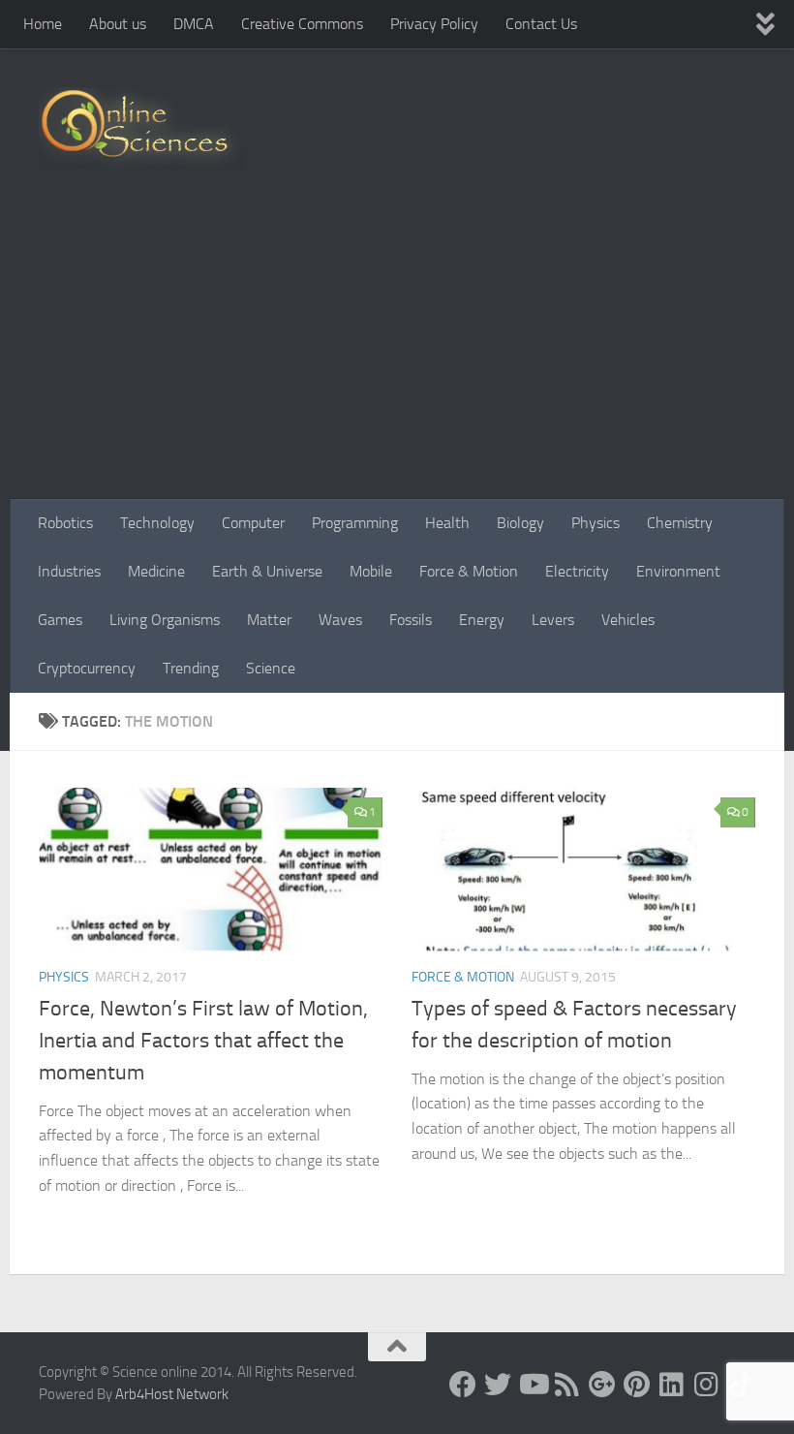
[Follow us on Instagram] (706, 1384)
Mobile (371, 571)
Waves (340, 619)
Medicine (156, 571)
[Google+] (602, 1384)
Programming (355, 523)
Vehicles (628, 619)
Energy (481, 619)
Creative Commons (302, 24)
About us (117, 24)
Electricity (577, 571)
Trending (191, 668)
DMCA (193, 24)
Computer (253, 523)
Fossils (410, 619)
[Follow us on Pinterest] (637, 1384)
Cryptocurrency (87, 668)
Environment (678, 571)
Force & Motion (468, 571)
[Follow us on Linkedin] (672, 1384)
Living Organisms (164, 619)
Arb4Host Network (172, 1394)
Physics (595, 523)
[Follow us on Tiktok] (741, 1384)
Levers (553, 619)
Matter (269, 619)
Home (42, 24)
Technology (157, 523)
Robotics (65, 523)
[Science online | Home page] (142, 128)
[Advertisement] (397, 353)
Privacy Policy (434, 24)
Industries (69, 571)
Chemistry (680, 523)
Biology (520, 523)
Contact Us (541, 24)
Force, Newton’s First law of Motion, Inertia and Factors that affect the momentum (203, 1040)
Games (60, 619)
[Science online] (462, 1384)
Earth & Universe (267, 571)
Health (447, 523)
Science (270, 668)
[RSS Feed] (567, 1384)
